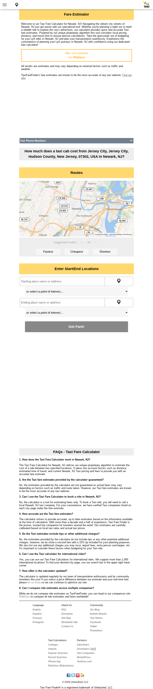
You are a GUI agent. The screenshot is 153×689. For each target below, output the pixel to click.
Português (38, 622)
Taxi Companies (85, 653)
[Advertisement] (76, 107)
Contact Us (67, 626)
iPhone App (54, 661)
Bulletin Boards (98, 613)
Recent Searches (57, 657)
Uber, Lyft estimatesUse (76, 55)
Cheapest (76, 251)
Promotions (96, 630)
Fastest (48, 251)
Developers (83, 649)
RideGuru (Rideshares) (61, 665)
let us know (34, 582)
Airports (52, 649)
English (37, 609)
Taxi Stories (96, 618)
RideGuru (24, 596)
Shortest (104, 251)
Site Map (66, 618)
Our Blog (95, 609)
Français (37, 618)
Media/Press (83, 657)
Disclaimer (67, 613)
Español (37, 613)
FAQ (63, 609)
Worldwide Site (69, 622)
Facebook (95, 622)
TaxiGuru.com (84, 661)
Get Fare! (76, 326)
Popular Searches (58, 653)
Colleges (53, 644)
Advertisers (83, 644)
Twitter (93, 626)
